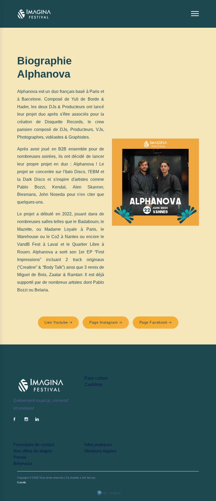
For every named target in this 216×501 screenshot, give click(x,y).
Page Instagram (103, 322)
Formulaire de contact (33, 444)
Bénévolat (22, 463)
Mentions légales (100, 451)
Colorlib (21, 482)
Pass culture (96, 378)
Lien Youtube (56, 322)
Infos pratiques (98, 444)
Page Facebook (153, 322)
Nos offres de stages (32, 451)
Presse (20, 457)
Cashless (93, 384)
